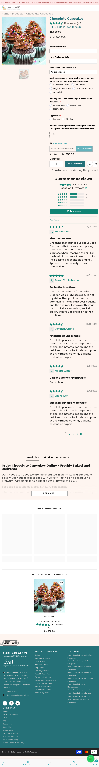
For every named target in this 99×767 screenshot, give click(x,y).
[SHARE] (95, 164)
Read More (49, 493)
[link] (17, 557)
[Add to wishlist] (90, 164)
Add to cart (74, 163)
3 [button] (73, 434)
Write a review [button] (74, 211)
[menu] (95, 7)
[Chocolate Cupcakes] (49, 595)
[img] (57, 227)
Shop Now (25, 2)
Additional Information (56, 457)
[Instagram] (11, 703)
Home (5, 13)
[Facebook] (5, 703)
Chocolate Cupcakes (20, 474)
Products (17, 13)
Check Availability (84, 149)
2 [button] (70, 434)
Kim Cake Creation (15, 752)
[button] (57, 23)
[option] (24, 41)
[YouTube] (17, 703)
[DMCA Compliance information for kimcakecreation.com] (49, 643)
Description (32, 457)
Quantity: (55, 158)
